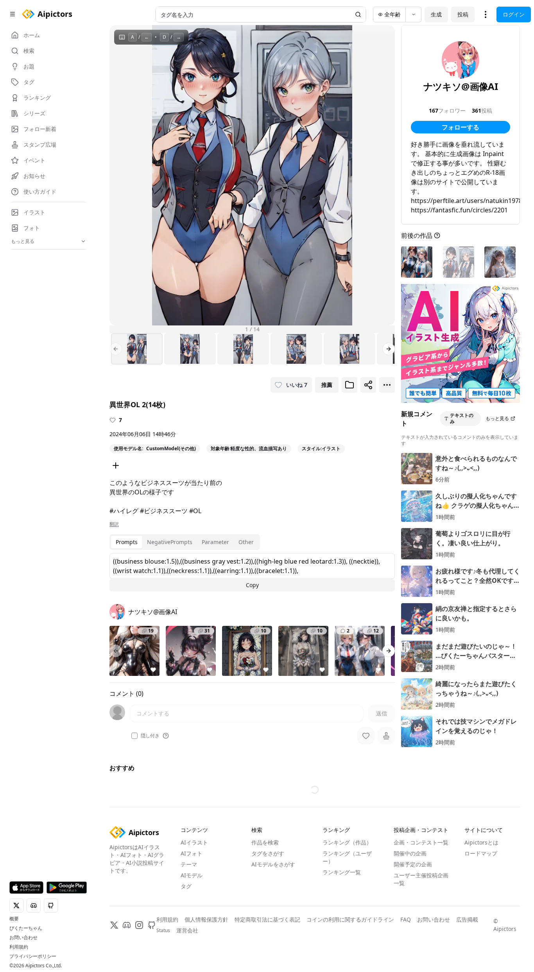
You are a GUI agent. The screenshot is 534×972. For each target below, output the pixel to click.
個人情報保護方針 (206, 919)
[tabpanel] (252, 572)
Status (163, 930)
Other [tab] (246, 542)
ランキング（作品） (347, 842)
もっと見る (497, 418)
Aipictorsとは (481, 842)
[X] (114, 925)
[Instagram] (139, 925)
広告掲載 (467, 919)
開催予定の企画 (413, 864)
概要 (14, 919)
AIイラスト (194, 842)
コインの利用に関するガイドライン (350, 919)
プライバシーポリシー (32, 956)
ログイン (514, 14)
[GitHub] (151, 925)
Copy (252, 585)
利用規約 (18, 947)
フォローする (460, 127)
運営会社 (187, 930)
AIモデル (191, 875)
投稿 (462, 14)
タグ (186, 886)
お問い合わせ (23, 937)
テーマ (189, 864)
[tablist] (184, 542)
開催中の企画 (410, 853)
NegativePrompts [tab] (169, 542)
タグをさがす (267, 853)
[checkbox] (134, 736)
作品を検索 (265, 842)
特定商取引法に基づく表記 (267, 919)
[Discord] (126, 925)
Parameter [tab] (215, 542)
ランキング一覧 (342, 872)
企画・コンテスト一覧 (421, 842)
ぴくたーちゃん (25, 928)
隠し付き (150, 736)
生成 (436, 14)
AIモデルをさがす (273, 864)
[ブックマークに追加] (349, 385)
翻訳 (114, 524)
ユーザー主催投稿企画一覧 (421, 879)
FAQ (405, 919)
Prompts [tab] (127, 542)
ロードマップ (480, 853)
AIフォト (191, 853)
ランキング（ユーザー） (347, 857)
